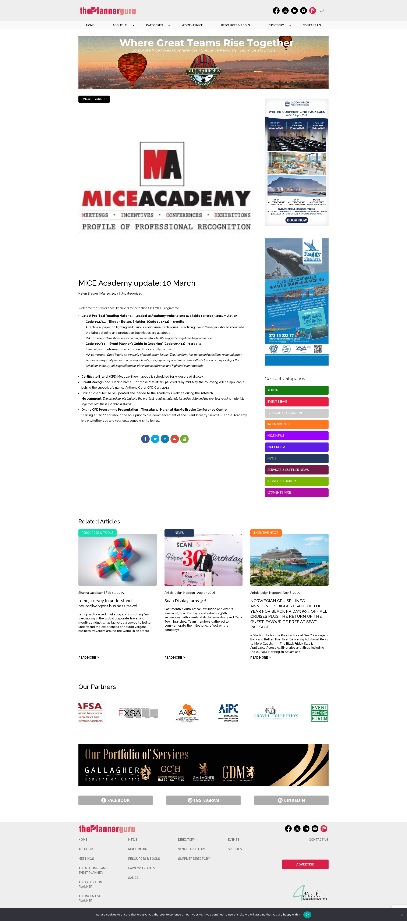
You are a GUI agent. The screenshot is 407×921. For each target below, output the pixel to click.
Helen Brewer (88, 293)
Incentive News (280, 424)
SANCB (133, 877)
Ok (307, 914)
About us (120, 25)
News (272, 458)
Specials (235, 849)
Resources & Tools (235, 25)
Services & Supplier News (288, 470)
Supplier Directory (194, 858)
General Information (285, 413)
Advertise (305, 864)
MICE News (276, 435)
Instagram (206, 800)
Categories (154, 25)
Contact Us (312, 25)
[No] (402, 915)
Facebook (118, 800)
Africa (273, 390)
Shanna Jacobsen (90, 592)
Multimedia (276, 447)
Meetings (86, 858)
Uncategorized (94, 99)
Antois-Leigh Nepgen (179, 592)
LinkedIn (294, 800)
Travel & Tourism (282, 481)
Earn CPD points (141, 868)
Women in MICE (192, 25)
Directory (276, 25)
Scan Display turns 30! (185, 600)
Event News (277, 401)
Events (234, 839)
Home (90, 25)
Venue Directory (192, 849)
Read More (87, 657)
